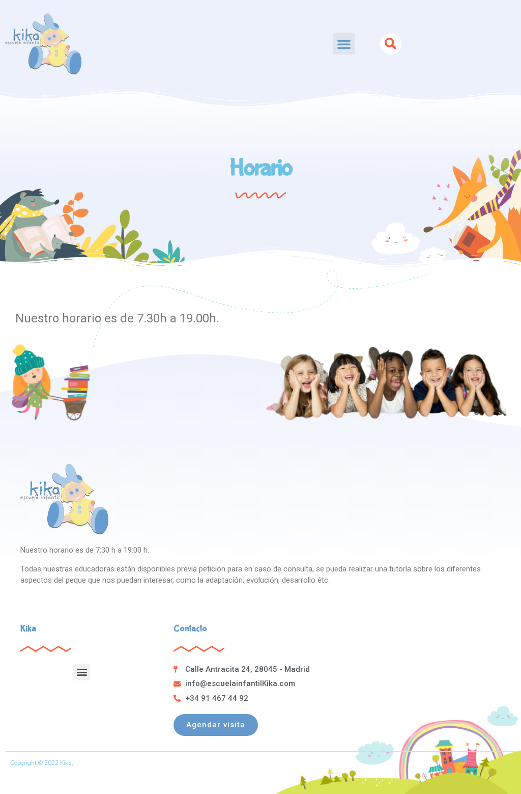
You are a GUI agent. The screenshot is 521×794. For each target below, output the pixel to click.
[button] (344, 43)
